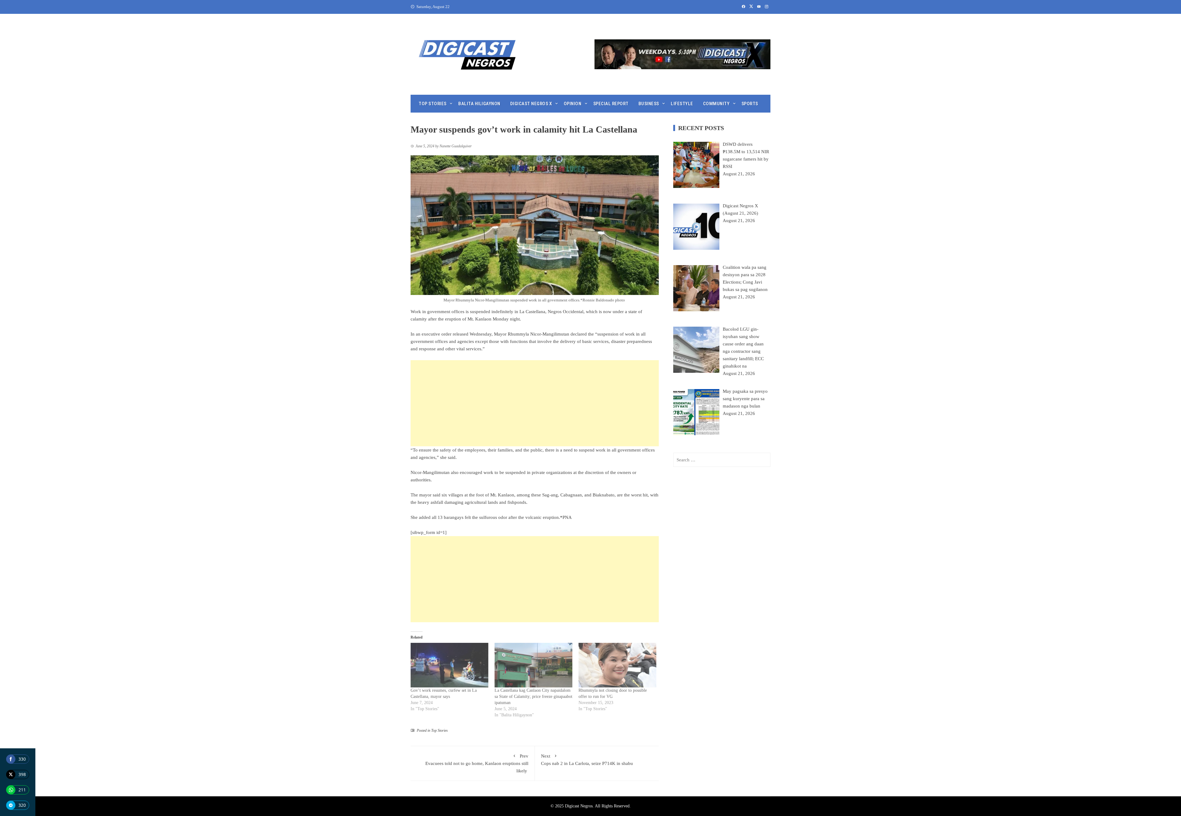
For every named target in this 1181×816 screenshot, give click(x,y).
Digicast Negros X (531, 103)
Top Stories (433, 103)
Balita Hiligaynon (479, 103)
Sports (750, 103)
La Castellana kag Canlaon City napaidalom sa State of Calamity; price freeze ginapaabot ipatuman (533, 696)
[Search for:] (721, 459)
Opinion (573, 103)
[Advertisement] (535, 403)
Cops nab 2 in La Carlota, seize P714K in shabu (587, 760)
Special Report (611, 103)
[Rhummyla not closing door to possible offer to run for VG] (617, 665)
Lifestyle (682, 103)
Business (648, 103)
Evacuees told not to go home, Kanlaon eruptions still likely (476, 763)
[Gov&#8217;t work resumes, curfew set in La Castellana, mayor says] (449, 665)
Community (716, 103)
